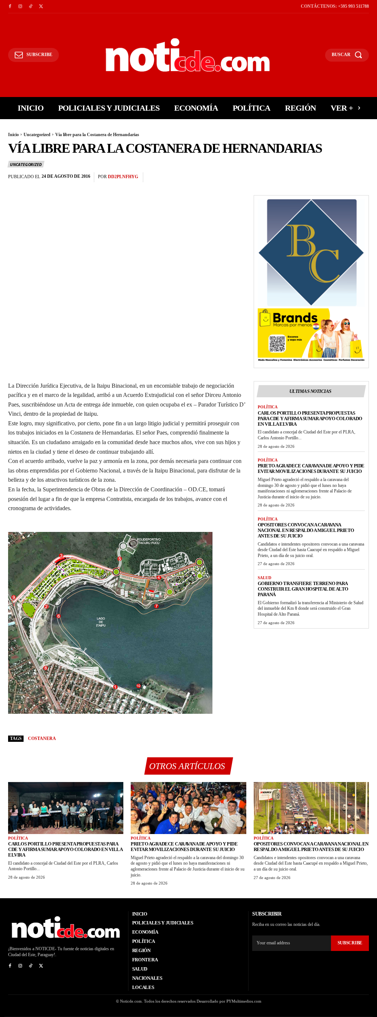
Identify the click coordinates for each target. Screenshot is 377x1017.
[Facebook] (10, 6)
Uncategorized (37, 134)
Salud (264, 577)
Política (268, 407)
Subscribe (350, 942)
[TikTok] (30, 6)
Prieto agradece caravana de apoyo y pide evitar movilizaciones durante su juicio (311, 468)
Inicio (13, 134)
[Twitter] (41, 6)
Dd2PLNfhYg (123, 176)
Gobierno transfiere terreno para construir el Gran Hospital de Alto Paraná (303, 589)
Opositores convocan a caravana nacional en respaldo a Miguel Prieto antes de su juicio (306, 530)
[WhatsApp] (361, 177)
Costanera (42, 738)
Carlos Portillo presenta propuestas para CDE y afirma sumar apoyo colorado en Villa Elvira (310, 418)
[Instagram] (20, 6)
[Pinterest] (344, 177)
